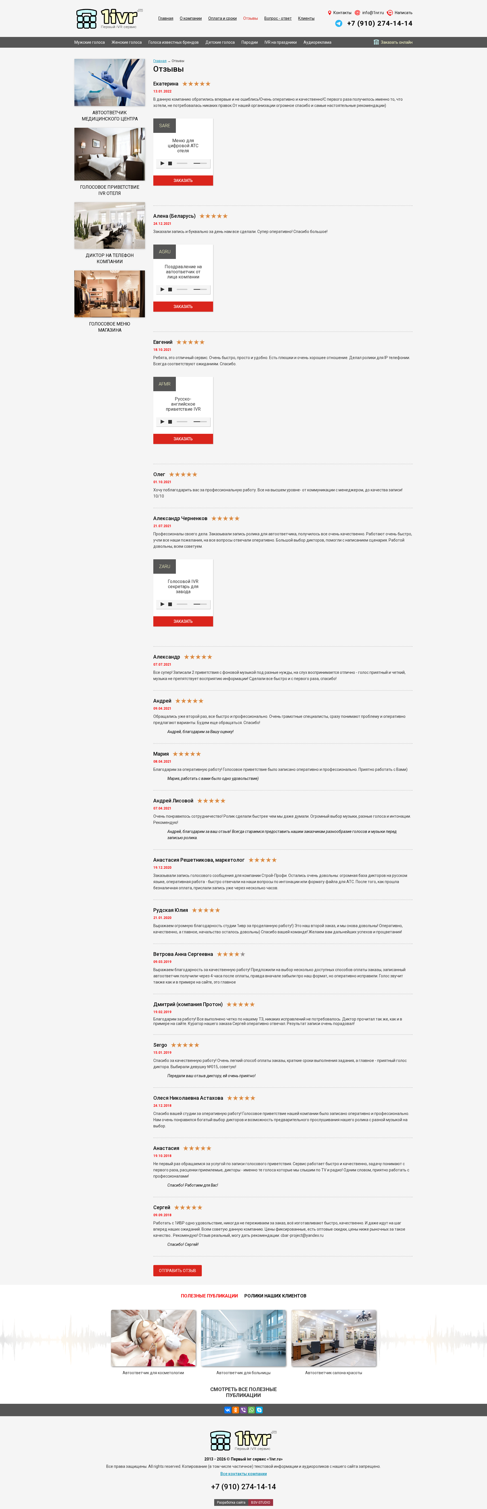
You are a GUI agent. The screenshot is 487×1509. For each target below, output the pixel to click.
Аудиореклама (317, 42)
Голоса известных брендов (174, 42)
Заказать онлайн (397, 42)
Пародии (250, 42)
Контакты (342, 12)
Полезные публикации (209, 1296)
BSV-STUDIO (260, 1502)
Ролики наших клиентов (275, 1296)
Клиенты (306, 18)
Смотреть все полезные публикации (243, 1392)
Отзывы (250, 18)
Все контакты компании (243, 1473)
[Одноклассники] (235, 1410)
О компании (191, 18)
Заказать (183, 180)
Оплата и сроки (222, 18)
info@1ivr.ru (373, 12)
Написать (404, 12)
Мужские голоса (89, 42)
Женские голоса (127, 42)
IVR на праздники (281, 42)
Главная (165, 18)
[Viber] (243, 1410)
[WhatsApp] (251, 1410)
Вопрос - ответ (278, 18)
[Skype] (259, 1410)
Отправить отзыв (177, 1270)
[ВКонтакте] (227, 1410)
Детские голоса (220, 42)
